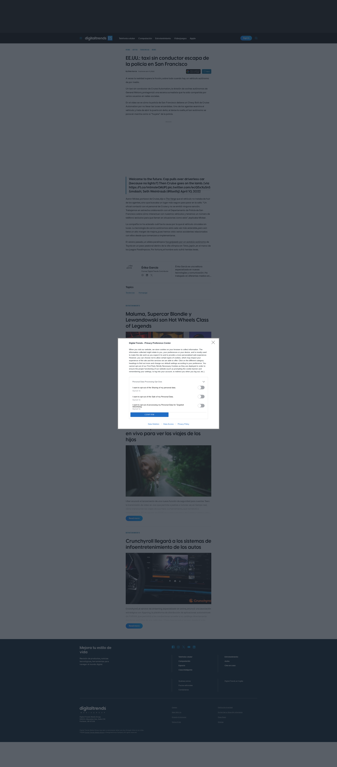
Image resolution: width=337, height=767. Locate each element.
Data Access (168, 424)
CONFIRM (149, 415)
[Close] (214, 343)
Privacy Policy (183, 424)
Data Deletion (153, 424)
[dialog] (168, 383)
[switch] (201, 387)
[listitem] (168, 381)
